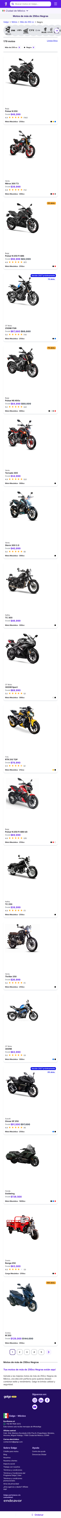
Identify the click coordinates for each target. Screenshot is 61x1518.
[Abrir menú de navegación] (56, 4)
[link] (6, 4)
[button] (37, 1514)
